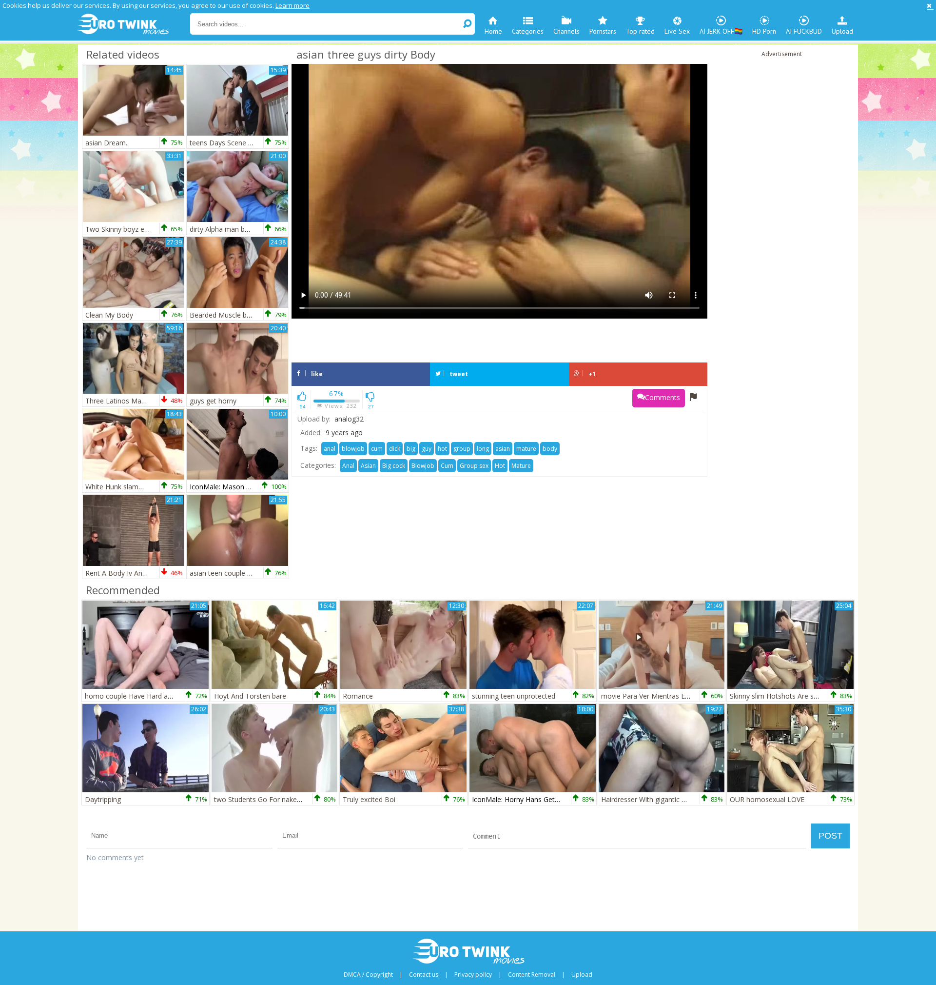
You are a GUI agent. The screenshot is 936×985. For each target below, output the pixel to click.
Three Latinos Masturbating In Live (140, 400)
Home (493, 31)
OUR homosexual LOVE (767, 799)
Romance (358, 696)
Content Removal (531, 975)
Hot (500, 466)
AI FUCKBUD (804, 31)
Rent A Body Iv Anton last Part (133, 573)
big (411, 448)
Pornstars (602, 31)
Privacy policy (473, 975)
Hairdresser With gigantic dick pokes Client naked (678, 799)
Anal (348, 466)
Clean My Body (109, 315)
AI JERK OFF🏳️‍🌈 (721, 31)
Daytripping (103, 799)
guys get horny (213, 400)
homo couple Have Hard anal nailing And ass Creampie (171, 696)
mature (526, 448)
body (550, 448)
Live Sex (677, 31)
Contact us (423, 975)
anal (329, 448)
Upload (842, 31)
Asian (368, 466)
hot (442, 448)
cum (377, 448)
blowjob (353, 448)
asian (502, 448)
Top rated (640, 31)
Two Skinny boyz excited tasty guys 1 (144, 229)
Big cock (393, 466)
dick (394, 448)
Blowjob (422, 466)
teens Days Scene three (227, 142)
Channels (566, 31)
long (483, 448)
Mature (521, 466)
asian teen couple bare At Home (241, 573)
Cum (447, 466)
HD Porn (764, 31)
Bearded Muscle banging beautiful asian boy (259, 315)
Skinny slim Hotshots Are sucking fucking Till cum (807, 696)
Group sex (474, 466)
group (461, 448)
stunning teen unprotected (513, 696)
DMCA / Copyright (368, 975)
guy (426, 448)
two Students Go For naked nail (263, 799)
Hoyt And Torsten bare (250, 696)
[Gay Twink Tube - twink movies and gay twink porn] (133, 24)
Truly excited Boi (369, 799)
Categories (528, 31)
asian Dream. (106, 142)
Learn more (292, 5)
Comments (662, 397)
